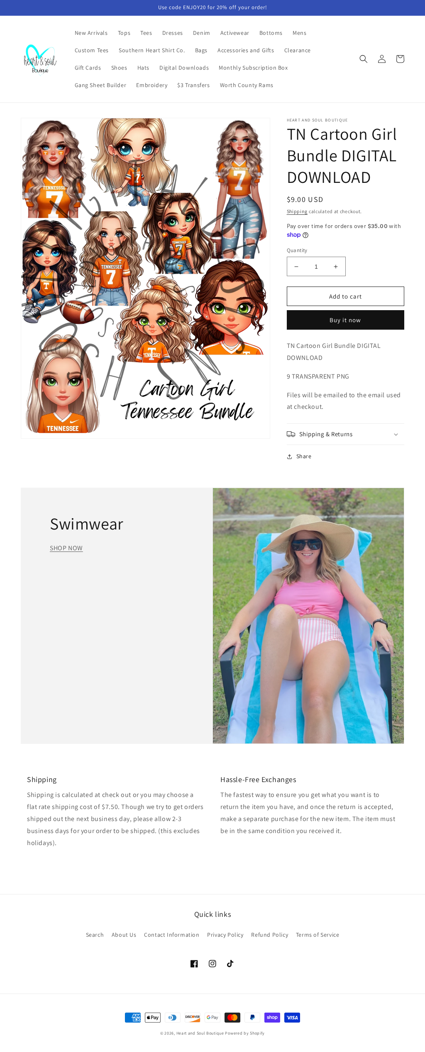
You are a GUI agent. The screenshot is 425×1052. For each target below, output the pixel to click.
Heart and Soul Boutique (200, 1033)
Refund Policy (269, 934)
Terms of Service (318, 934)
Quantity (297, 250)
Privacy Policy (225, 934)
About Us (124, 934)
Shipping (297, 211)
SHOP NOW (66, 548)
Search (95, 934)
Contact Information (171, 934)
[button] (363, 59)
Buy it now (345, 320)
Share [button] (304, 456)
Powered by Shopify (245, 1033)
